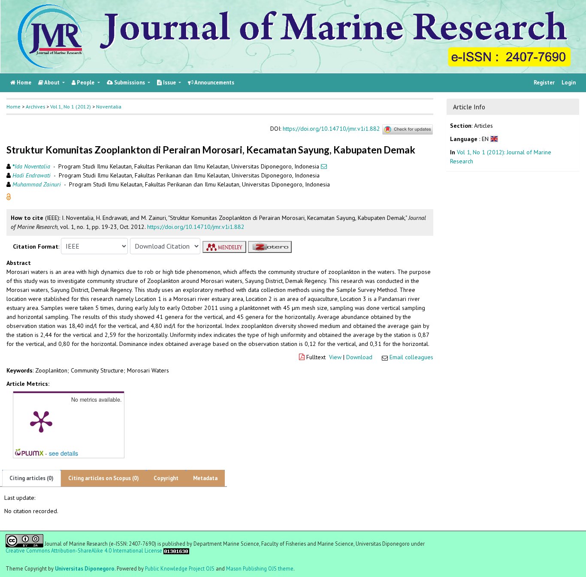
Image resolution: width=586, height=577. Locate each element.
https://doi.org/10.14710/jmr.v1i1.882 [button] (196, 227)
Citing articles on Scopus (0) (103, 478)
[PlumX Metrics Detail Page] (41, 421)
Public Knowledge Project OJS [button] (179, 568)
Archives (35, 106)
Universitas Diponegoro (85, 568)
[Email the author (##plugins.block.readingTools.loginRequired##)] (324, 166)
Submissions (129, 82)
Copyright (166, 478)
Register (544, 82)
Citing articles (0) (31, 478)
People (86, 82)
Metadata (205, 478)
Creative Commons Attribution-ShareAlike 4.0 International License (84, 550)
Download (359, 357)
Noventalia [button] (108, 106)
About (52, 82)
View (335, 357)
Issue (169, 82)
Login (569, 82)
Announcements (213, 82)
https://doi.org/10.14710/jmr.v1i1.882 (331, 129)
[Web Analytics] (176, 550)
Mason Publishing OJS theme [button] (259, 568)
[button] (8, 196)
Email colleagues (411, 357)
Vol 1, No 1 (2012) (70, 106)
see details (63, 453)
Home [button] (13, 106)
